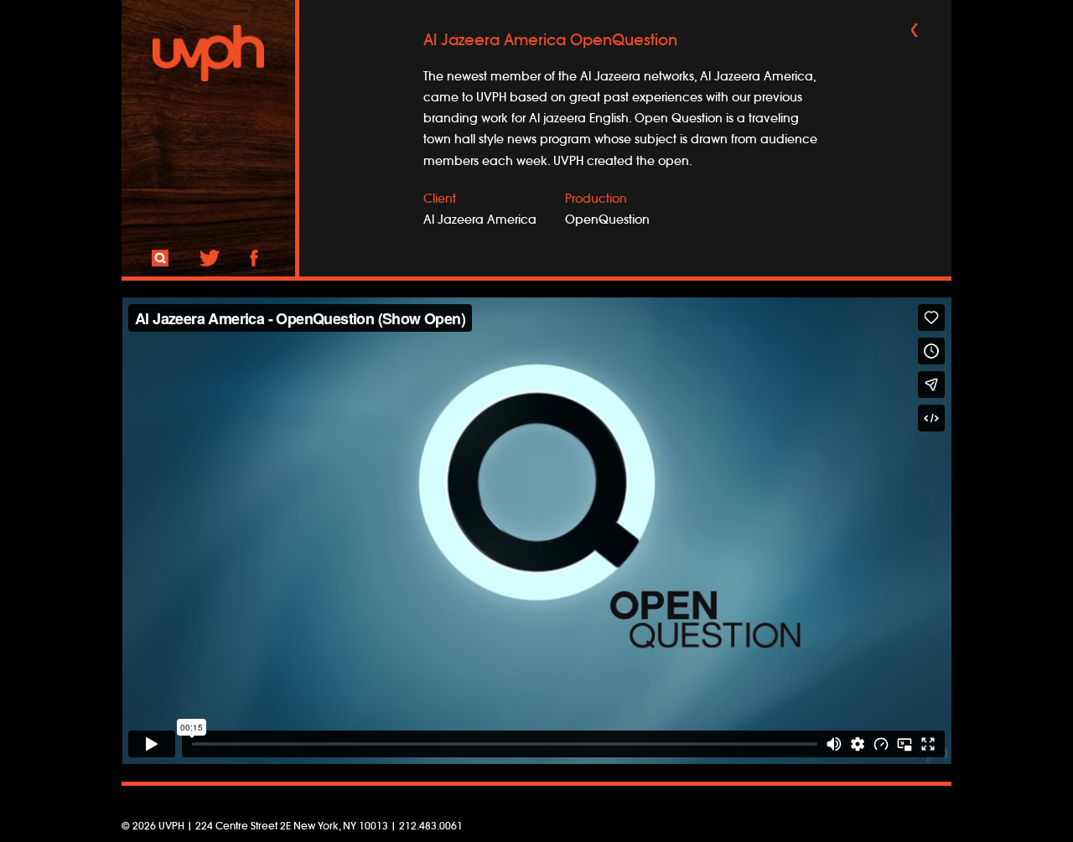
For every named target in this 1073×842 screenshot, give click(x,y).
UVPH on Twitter (209, 258)
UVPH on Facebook (254, 258)
